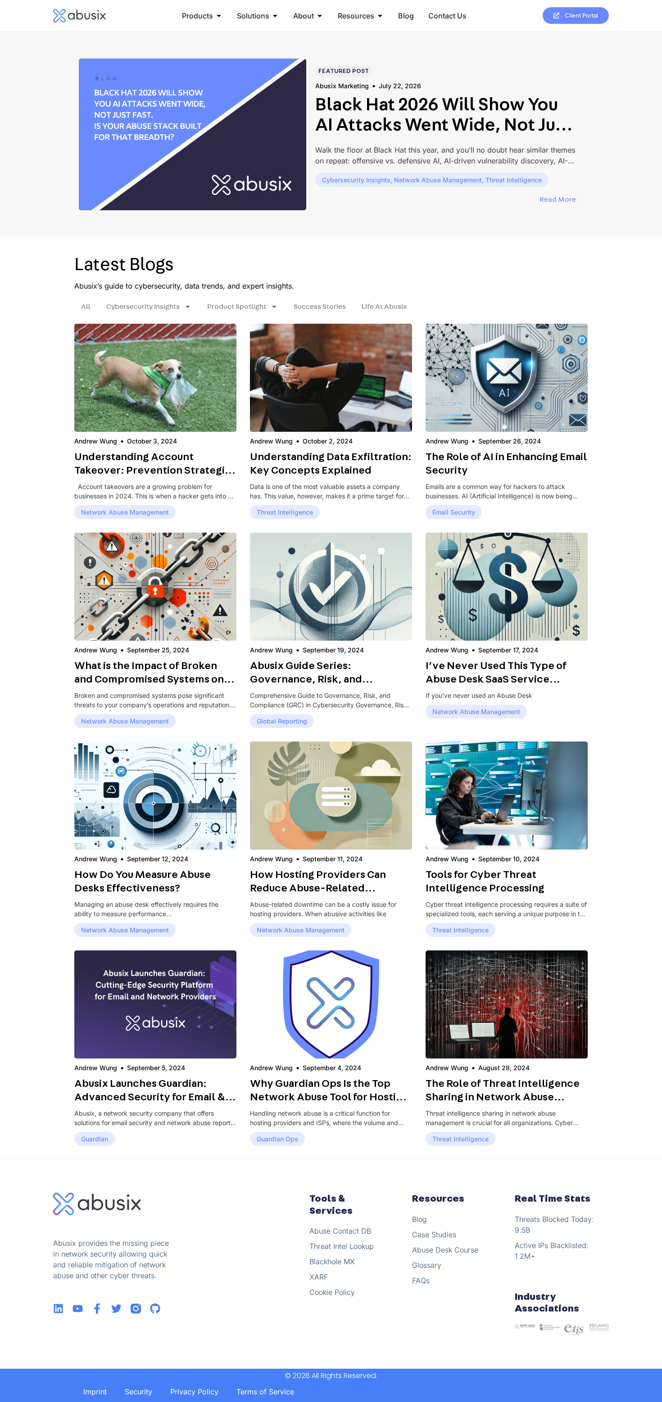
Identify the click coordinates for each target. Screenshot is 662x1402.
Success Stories (320, 306)
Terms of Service (265, 1391)
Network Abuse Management (438, 180)
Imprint (95, 1391)
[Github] (155, 1308)
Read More (559, 199)
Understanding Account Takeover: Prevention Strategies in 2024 (155, 470)
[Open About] (319, 15)
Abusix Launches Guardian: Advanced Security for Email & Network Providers (149, 1097)
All (86, 306)
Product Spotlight (236, 306)
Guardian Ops (277, 1139)
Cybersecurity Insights (356, 180)
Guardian (94, 1139)
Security (138, 1391)
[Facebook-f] (97, 1308)
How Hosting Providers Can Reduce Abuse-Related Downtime (318, 888)
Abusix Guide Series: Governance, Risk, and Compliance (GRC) (306, 679)
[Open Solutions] (275, 15)
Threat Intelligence (513, 180)
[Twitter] (116, 1308)
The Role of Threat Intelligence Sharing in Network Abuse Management (503, 1097)
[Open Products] (218, 15)
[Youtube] (78, 1308)
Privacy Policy (194, 1391)
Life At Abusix (384, 306)
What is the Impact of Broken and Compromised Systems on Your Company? (149, 679)
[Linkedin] (58, 1308)
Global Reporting (282, 721)
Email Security (453, 512)
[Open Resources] (380, 15)
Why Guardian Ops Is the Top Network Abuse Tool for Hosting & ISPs (329, 1097)
